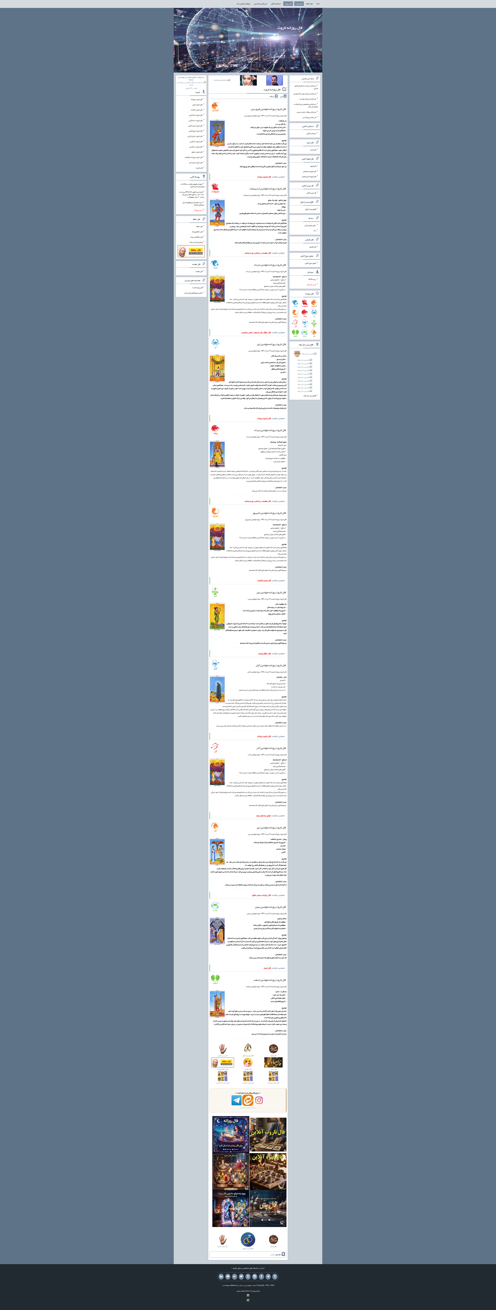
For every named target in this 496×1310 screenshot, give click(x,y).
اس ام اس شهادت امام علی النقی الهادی (306, 87)
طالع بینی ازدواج (310, 209)
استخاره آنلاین (276, 3)
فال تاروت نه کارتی (196, 141)
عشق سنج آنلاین (310, 263)
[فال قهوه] (268, 1172)
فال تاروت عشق (197, 152)
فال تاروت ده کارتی (196, 146)
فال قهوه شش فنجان (309, 176)
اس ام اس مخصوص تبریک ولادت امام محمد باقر (306, 105)
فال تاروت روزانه (197, 99)
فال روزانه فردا (197, 287)
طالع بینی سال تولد (309, 395)
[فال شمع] (230, 1172)
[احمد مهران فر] (274, 81)
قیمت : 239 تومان (191, 82)
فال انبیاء (313, 150)
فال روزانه (288, 3)
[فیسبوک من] (261, 1277)
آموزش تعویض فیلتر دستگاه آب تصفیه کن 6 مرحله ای (192, 185)
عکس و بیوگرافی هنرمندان (193, 293)
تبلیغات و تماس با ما (243, 3)
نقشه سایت (241, 1291)
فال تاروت (299, 3)
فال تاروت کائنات (197, 110)
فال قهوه (313, 166)
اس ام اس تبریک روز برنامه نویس (304, 93)
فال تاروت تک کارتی (196, 115)
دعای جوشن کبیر (310, 225)
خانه (318, 3)
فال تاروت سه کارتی (196, 120)
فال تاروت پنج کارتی (196, 131)
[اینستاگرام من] (254, 1277)
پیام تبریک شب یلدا (196, 242)
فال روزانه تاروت (289, 27)
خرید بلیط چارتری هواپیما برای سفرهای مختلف (193, 203)
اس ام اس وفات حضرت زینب (306, 112)
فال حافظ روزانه (197, 231)
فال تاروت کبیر (197, 104)
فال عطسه (199, 271)
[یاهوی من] (274, 1277)
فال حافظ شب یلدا (196, 237)
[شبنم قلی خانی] (222, 80)
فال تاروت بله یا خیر (196, 162)
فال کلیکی (312, 247)
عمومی (272, 1254)
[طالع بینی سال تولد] (305, 373)
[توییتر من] (241, 1277)
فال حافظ (309, 3)
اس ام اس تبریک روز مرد (307, 99)
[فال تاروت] (268, 1135)
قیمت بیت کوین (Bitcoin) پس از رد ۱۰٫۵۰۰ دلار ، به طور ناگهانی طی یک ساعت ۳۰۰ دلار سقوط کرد (191, 194)
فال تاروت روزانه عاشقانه (194, 157)
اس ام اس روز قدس (309, 117)
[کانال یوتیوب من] (227, 1277)
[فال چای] (268, 1209)
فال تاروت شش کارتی (195, 136)
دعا (315, 230)
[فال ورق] (230, 1209)
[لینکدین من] (221, 1277)
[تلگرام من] (268, 1277)
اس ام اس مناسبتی (260, 3)
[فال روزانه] (230, 1135)
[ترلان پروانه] (248, 81)
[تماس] (248, 1277)
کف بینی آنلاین (311, 193)
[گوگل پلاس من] (234, 1277)
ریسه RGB (312, 279)
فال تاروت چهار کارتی (195, 125)
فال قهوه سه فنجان (309, 171)
